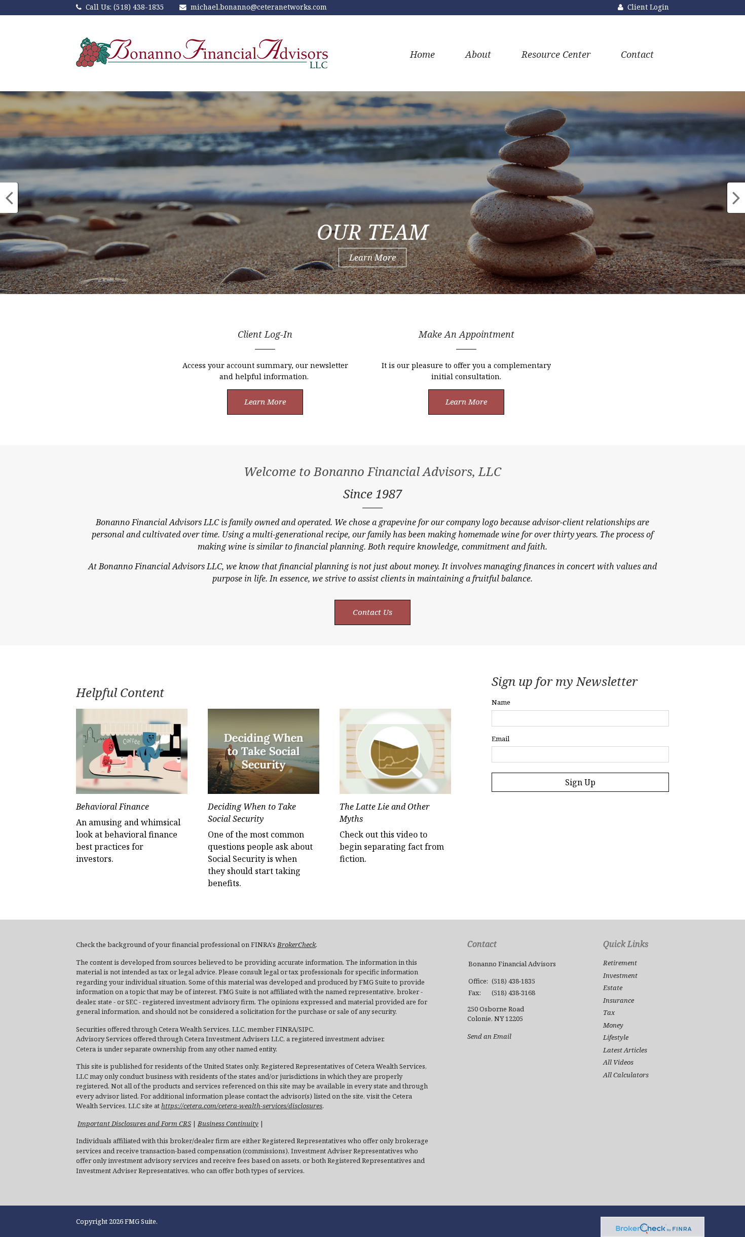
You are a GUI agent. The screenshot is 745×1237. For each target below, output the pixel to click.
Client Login (648, 7)
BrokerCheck (296, 944)
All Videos (618, 1062)
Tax (609, 1012)
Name (501, 702)
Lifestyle (615, 1037)
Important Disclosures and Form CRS (134, 1123)
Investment (620, 975)
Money (613, 1025)
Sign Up (580, 782)
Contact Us (372, 612)
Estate (612, 987)
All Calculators (626, 1074)
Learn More (372, 257)
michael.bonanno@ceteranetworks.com (259, 7)
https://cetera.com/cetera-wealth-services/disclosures (241, 1105)
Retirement (620, 962)
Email (500, 738)
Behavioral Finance (112, 806)
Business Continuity (228, 1123)
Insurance (618, 1000)
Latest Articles (625, 1049)
